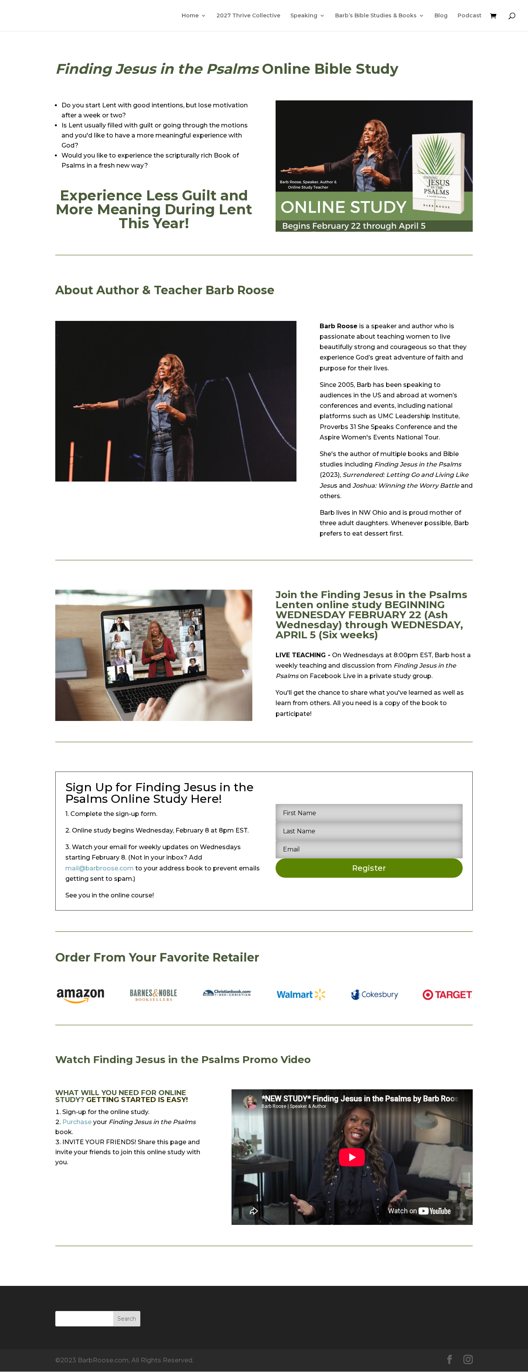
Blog (441, 16)
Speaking (303, 16)
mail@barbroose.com (99, 868)
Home (190, 16)
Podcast (470, 16)
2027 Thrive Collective (248, 16)
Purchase (77, 1122)
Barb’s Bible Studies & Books (376, 16)
